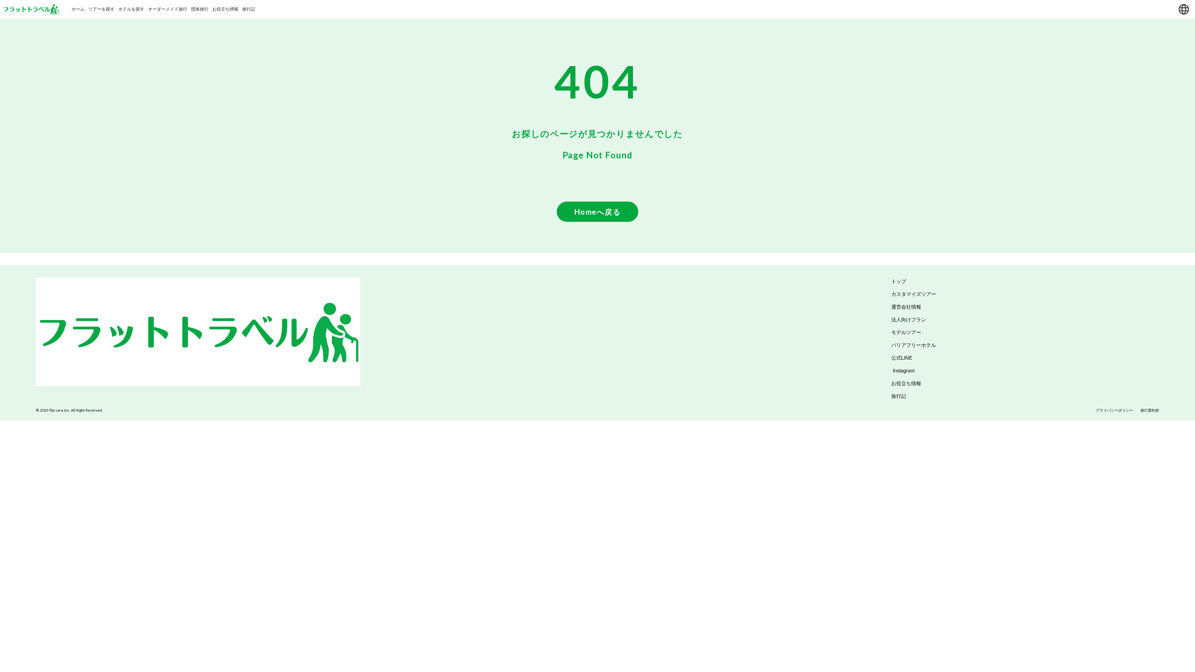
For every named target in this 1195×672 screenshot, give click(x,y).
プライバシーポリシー (1114, 410)
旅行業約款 (1150, 410)
